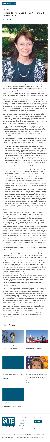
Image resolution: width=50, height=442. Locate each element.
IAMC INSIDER (6, 371)
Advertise (21, 423)
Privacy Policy (22, 428)
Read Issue (5, 351)
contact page (26, 437)
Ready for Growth (7, 403)
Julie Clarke (7, 437)
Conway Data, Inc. (25, 434)
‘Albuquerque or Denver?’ (33, 371)
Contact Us (22, 420)
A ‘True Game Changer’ (9, 345)
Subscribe (37, 421)
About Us (21, 425)
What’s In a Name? (31, 345)
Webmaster (4, 438)
